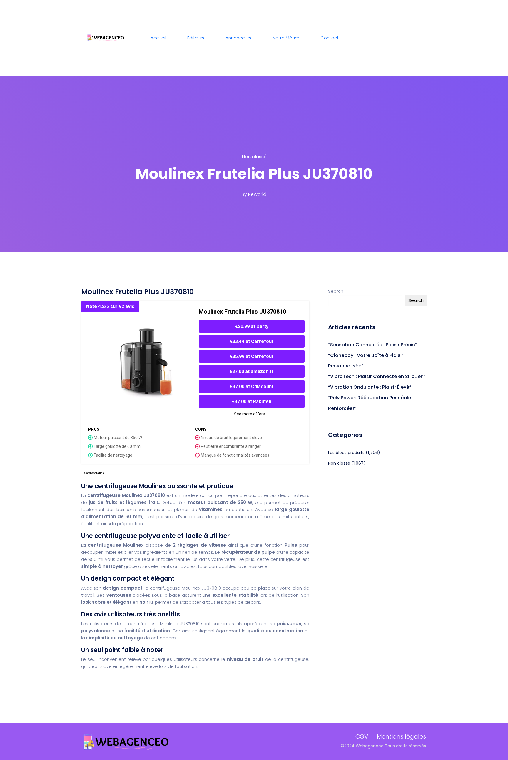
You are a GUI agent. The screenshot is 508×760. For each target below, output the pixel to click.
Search (335, 291)
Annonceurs (238, 38)
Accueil (158, 38)
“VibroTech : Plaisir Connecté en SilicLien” (377, 376)
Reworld (257, 194)
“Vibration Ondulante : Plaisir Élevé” (369, 387)
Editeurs (195, 38)
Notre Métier (286, 38)
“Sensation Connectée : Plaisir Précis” (372, 344)
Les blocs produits (346, 452)
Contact (329, 38)
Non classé (254, 156)
